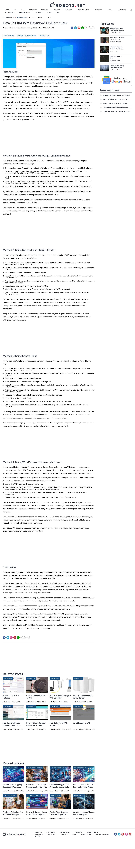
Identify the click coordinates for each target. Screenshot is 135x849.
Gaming (57, 10)
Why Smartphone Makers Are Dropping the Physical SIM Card (83, 814)
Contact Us (63, 834)
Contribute (39, 834)
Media (110, 10)
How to (69, 10)
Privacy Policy (86, 834)
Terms (74, 834)
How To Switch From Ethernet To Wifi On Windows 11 (11, 725)
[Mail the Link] (89, 27)
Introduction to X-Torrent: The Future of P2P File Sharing (117, 48)
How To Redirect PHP (116, 57)
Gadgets (98, 10)
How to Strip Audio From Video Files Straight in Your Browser (36, 814)
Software (9, 12)
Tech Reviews (83, 10)
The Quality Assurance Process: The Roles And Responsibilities (115, 99)
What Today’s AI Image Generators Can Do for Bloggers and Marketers (36, 786)
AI (15, 10)
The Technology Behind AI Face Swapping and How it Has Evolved (59, 786)
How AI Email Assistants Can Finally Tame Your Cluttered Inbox (83, 786)
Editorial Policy (65, 832)
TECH (23, 10)
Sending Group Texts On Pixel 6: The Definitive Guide (117, 38)
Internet (122, 10)
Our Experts (51, 832)
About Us (38, 832)
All (58, 12)
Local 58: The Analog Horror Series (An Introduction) (117, 67)
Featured (38, 12)
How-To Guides (9, 35)
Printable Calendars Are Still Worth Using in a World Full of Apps (13, 814)
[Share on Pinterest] (79, 27)
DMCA (37, 836)
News (49, 12)
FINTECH (44, 10)
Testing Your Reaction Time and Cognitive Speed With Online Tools (60, 814)
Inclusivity (78, 832)
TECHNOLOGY (44, 35)
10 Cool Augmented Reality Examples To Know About (117, 29)
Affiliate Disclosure (102, 834)
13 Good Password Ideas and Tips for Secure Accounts (115, 107)
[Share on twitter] (75, 27)
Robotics (33, 10)
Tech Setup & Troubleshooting (26, 35)
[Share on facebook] (72, 27)
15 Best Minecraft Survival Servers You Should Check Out (116, 111)
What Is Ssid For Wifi (81, 723)
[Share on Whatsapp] (82, 27)
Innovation (24, 12)
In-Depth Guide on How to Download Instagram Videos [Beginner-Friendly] (115, 103)
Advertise (51, 834)
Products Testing (93, 832)
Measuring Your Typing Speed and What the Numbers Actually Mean (13, 786)
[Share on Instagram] (11, 637)
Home (7, 10)
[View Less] (93, 27)
